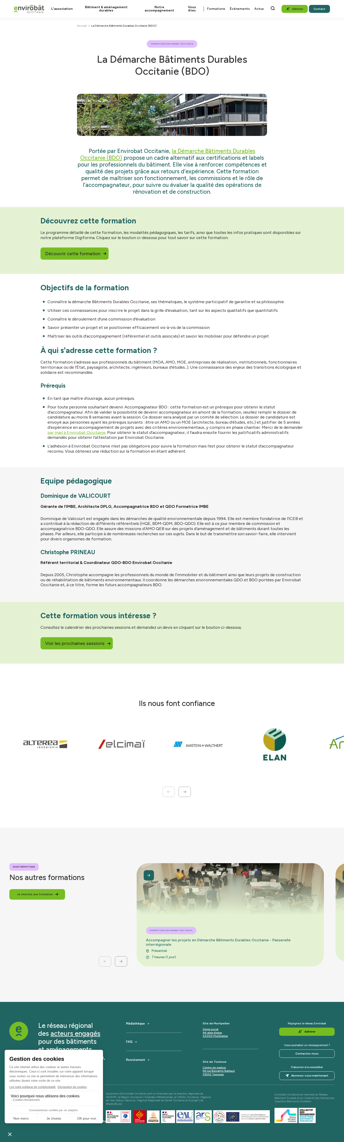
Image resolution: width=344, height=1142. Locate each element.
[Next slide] (185, 792)
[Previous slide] (168, 792)
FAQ (129, 1042)
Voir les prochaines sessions (75, 643)
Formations (216, 9)
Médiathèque (135, 1023)
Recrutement (135, 1060)
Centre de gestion (214, 1067)
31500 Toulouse (213, 1074)
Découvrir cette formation (72, 253)
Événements (240, 9)
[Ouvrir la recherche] (273, 8)
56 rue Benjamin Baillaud (219, 1071)
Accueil (82, 25)
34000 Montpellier (215, 1036)
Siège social (210, 1029)
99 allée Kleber (212, 1032)
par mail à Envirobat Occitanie (77, 432)
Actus (259, 9)
